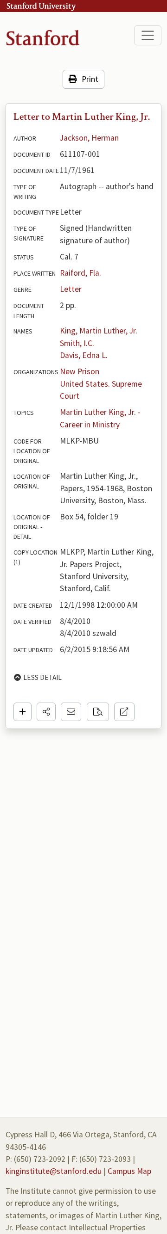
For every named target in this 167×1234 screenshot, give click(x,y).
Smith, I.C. (77, 343)
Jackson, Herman (89, 138)
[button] (46, 712)
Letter (71, 289)
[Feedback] (71, 712)
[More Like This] (98, 712)
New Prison (79, 371)
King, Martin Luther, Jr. (98, 331)
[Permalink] (124, 712)
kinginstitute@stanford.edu (54, 1171)
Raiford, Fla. (80, 273)
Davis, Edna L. (84, 355)
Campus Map (129, 1171)
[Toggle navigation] (147, 35)
